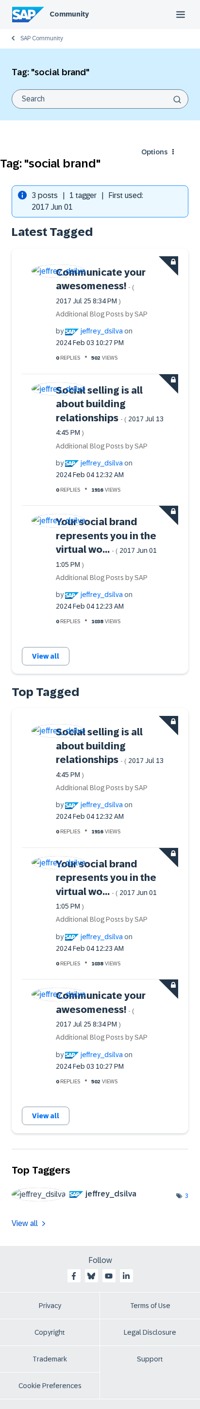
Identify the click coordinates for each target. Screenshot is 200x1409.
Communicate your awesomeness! (101, 286)
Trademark (50, 1359)
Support (150, 1359)
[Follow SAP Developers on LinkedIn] (126, 1276)
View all (45, 656)
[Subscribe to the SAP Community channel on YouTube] (109, 1276)
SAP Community (41, 38)
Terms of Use (150, 1306)
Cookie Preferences (50, 1386)
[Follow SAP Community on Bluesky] (91, 1276)
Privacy (50, 1306)
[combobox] (100, 99)
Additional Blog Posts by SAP (102, 314)
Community (69, 14)
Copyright (49, 1332)
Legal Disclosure (150, 1332)
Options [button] (154, 152)
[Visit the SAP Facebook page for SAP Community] (74, 1276)
